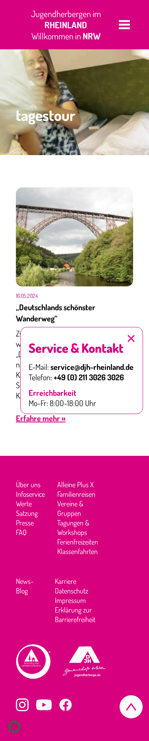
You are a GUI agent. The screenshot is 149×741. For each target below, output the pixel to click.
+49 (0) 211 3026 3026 (89, 377)
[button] (124, 25)
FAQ (21, 532)
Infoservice (30, 494)
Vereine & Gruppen (70, 508)
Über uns (28, 484)
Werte (24, 503)
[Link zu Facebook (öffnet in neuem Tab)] (65, 704)
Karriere (65, 581)
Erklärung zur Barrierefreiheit (75, 614)
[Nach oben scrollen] (131, 707)
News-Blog (24, 586)
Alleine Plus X (75, 484)
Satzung (27, 513)
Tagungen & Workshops (73, 527)
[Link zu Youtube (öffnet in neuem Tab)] (44, 704)
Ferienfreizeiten (77, 541)
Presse (25, 522)
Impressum (70, 600)
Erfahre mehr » (41, 418)
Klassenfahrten (77, 551)
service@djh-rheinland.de (92, 367)
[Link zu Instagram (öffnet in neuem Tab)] (22, 704)
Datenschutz (71, 590)
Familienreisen (76, 494)
